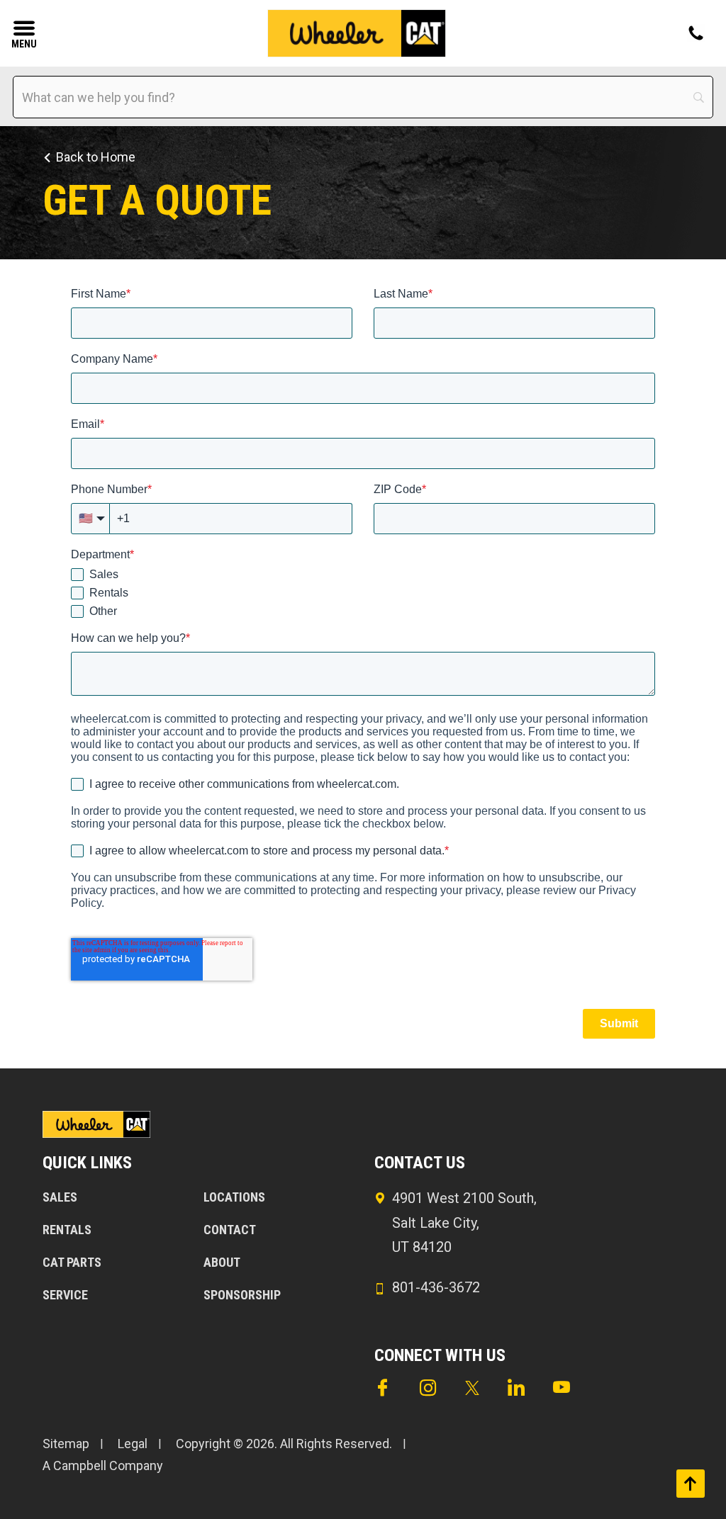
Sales (60, 1197)
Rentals (67, 1229)
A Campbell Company (103, 1465)
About (221, 1262)
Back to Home (95, 156)
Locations (234, 1197)
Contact (229, 1229)
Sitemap (66, 1443)
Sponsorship (242, 1294)
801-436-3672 (436, 1287)
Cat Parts (72, 1262)
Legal (132, 1443)
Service (65, 1294)
